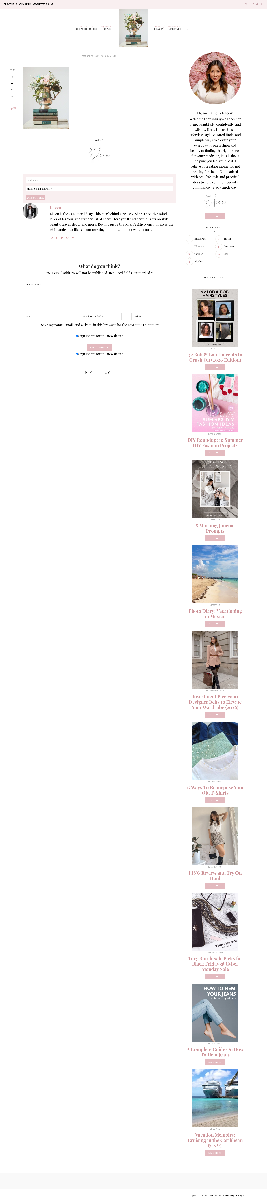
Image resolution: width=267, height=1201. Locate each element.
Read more (215, 367)
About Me (9, 4)
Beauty (159, 27)
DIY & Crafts (214, 434)
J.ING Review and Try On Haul (215, 875)
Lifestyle (215, 519)
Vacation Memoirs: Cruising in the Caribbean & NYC (215, 1140)
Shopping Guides (86, 27)
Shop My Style (23, 4)
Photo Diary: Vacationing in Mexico (215, 613)
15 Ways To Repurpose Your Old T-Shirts (215, 790)
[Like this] (12, 109)
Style (107, 27)
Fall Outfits (215, 867)
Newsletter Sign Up (43, 4)
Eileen (55, 207)
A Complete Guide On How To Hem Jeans (215, 1052)
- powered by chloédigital (233, 1195)
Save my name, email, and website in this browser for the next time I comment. (100, 324)
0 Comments (109, 56)
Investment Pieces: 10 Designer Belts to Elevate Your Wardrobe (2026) (215, 701)
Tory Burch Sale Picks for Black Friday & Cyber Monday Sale (215, 963)
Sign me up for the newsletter (100, 335)
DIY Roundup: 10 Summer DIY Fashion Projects (215, 442)
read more (215, 216)
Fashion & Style (214, 952)
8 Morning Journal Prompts (215, 528)
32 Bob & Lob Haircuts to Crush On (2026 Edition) (215, 357)
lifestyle (175, 27)
